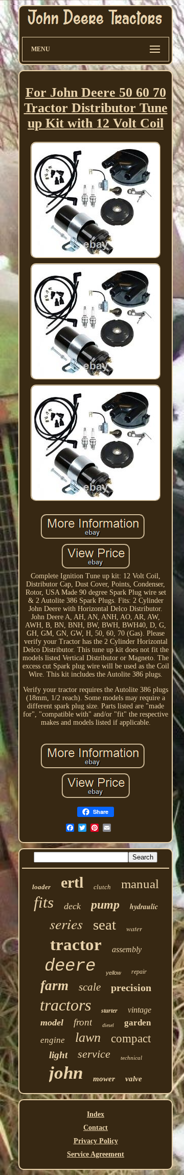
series (66, 923)
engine (52, 1040)
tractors (65, 1005)
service (94, 1053)
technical (131, 1058)
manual (140, 884)
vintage (139, 1009)
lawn (88, 1037)
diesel (108, 1025)
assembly (127, 949)
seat (104, 924)
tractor (76, 944)
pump (105, 904)
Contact (95, 1127)
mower (104, 1079)
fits (44, 902)
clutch (102, 887)
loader (41, 887)
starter (109, 1010)
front (83, 1022)
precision (131, 987)
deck (72, 906)
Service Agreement (95, 1154)
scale (90, 987)
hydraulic (144, 906)
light (58, 1055)
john (66, 1073)
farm (54, 985)
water (134, 928)
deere (70, 966)
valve (133, 1079)
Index (95, 1114)
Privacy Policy (96, 1141)
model (51, 1022)
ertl (72, 882)
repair (139, 971)
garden (137, 1022)
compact (131, 1038)
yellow (113, 973)
